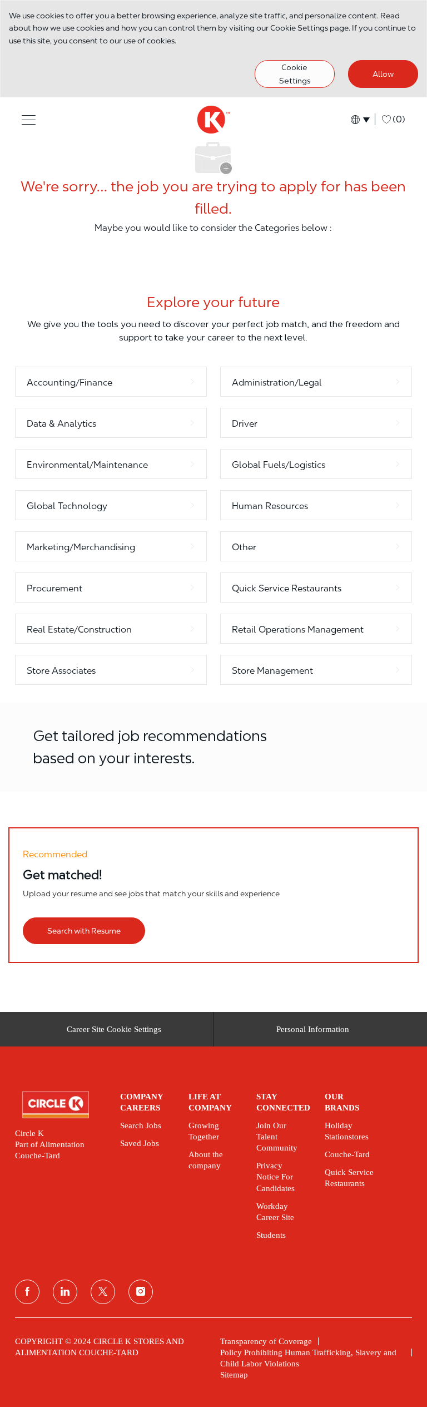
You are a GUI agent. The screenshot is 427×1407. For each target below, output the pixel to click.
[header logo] (213, 120)
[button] (29, 119)
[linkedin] (65, 1292)
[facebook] (27, 1292)
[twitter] (103, 1292)
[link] (59, 1105)
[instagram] (140, 1292)
